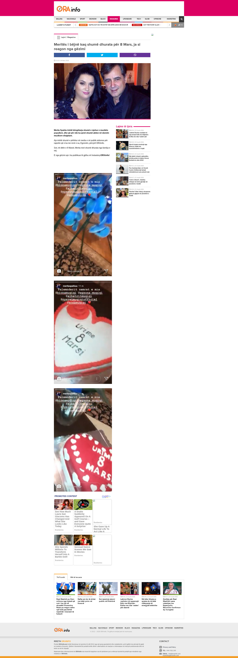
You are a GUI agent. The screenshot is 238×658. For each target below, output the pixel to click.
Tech (139, 19)
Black (103, 19)
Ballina (59, 19)
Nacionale (71, 19)
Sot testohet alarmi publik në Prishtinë (107, 25)
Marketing (171, 19)
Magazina (114, 19)
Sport (82, 19)
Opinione (157, 19)
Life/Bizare (127, 19)
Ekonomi (92, 19)
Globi (147, 19)
